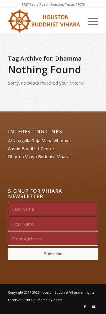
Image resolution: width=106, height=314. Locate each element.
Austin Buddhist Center (31, 148)
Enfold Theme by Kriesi (43, 299)
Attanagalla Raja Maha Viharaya (39, 140)
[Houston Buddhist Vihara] (44, 21)
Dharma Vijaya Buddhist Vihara (38, 156)
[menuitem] (90, 21)
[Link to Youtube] (93, 306)
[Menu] (90, 21)
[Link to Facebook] (84, 306)
